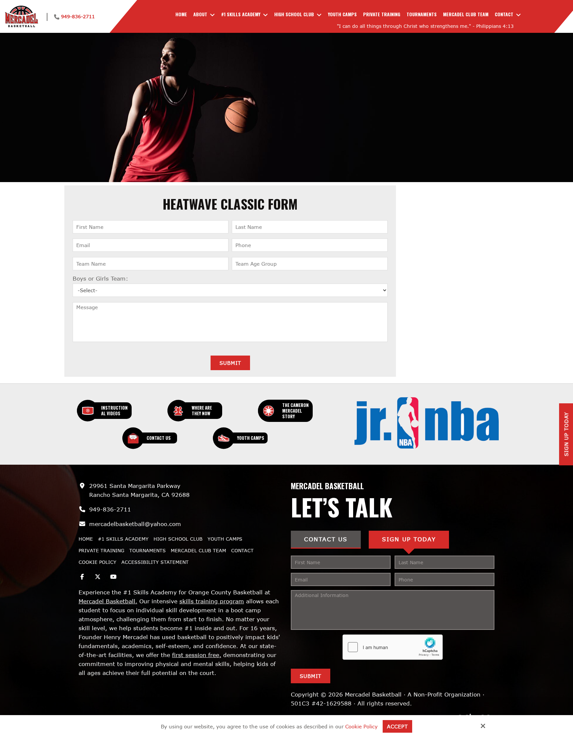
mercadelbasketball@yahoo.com (135, 523)
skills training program (211, 601)
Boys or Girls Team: (100, 278)
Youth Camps (250, 438)
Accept (397, 726)
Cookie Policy (361, 726)
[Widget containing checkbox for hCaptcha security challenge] (393, 647)
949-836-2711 (78, 16)
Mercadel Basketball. (108, 601)
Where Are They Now (202, 410)
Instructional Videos (114, 410)
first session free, (196, 654)
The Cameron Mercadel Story (295, 411)
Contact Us (159, 438)
